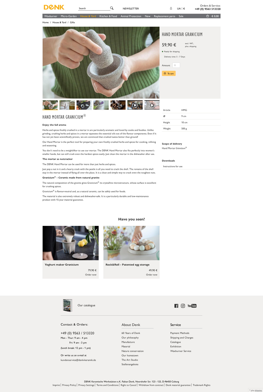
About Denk (131, 324)
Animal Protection (131, 16)
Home (45, 22)
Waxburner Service (180, 351)
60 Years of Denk (131, 333)
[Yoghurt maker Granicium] (70, 243)
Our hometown (130, 355)
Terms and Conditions (107, 385)
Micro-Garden (69, 16)
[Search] (112, 8)
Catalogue (175, 342)
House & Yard (88, 16)
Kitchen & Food (108, 16)
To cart (170, 73)
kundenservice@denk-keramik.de (78, 360)
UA (181, 8)
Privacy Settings (86, 385)
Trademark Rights (201, 385)
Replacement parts (164, 16)
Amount (166, 65)
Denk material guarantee (178, 385)
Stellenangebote (130, 364)
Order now (90, 274)
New (147, 16)
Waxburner (50, 16)
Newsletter (131, 8)
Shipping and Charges (181, 337)
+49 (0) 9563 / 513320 (77, 332)
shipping (192, 46)
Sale (181, 16)
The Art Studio (130, 359)
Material (126, 346)
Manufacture (128, 342)
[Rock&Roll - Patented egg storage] (131, 243)
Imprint (56, 385)
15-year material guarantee (69, 199)
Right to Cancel (128, 385)
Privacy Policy (69, 385)
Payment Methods (179, 333)
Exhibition (175, 346)
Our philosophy (130, 337)
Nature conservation (133, 351)
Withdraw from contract (151, 385)
